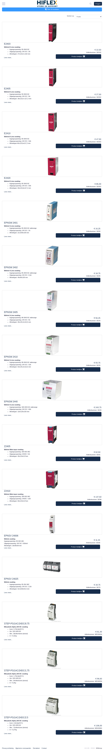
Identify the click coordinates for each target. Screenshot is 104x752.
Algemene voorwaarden (23, 748)
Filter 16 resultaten (53, 9)
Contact (44, 748)
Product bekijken (77, 56)
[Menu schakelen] (3, 3)
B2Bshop (99, 748)
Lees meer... (8, 57)
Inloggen (98, 3)
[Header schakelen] (90, 3)
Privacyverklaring (8, 748)
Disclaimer (36, 748)
